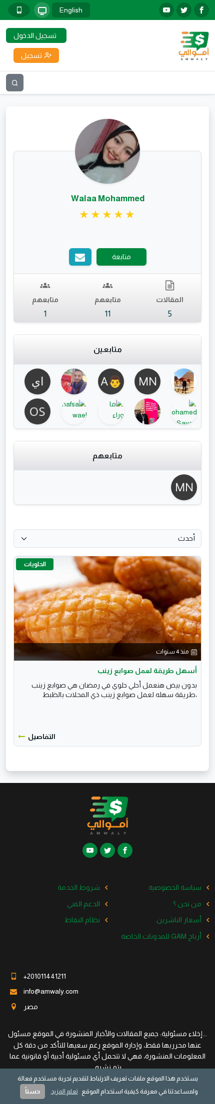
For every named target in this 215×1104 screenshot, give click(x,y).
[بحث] (15, 82)
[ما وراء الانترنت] (107, 411)
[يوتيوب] (166, 9)
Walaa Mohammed (107, 198)
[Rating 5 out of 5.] (107, 214)
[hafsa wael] (70, 411)
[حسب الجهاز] (42, 10)
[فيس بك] (201, 9)
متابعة (121, 257)
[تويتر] (184, 9)
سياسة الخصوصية (175, 887)
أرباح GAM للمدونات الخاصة (161, 936)
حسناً (32, 1091)
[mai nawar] (144, 381)
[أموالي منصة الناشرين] (193, 45)
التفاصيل (42, 736)
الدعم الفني (83, 904)
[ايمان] (34, 381)
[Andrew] (144, 411)
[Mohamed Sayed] (180, 411)
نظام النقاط (82, 920)
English (71, 10)
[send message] (80, 257)
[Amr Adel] (180, 381)
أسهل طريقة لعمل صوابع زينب (147, 671)
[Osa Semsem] (34, 411)
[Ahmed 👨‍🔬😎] (107, 381)
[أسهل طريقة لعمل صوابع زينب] (107, 608)
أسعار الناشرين (179, 920)
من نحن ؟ (187, 904)
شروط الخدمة (79, 887)
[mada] (70, 381)
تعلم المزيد (64, 1091)
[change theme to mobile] (19, 9)
